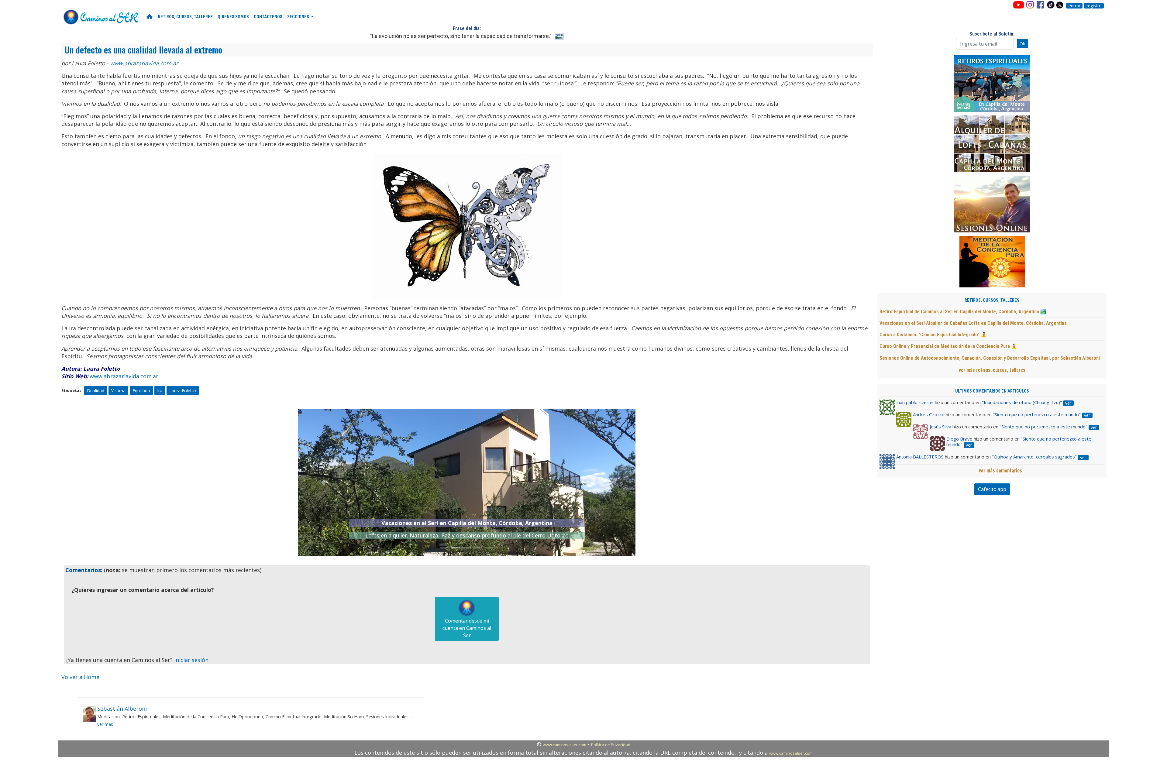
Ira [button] (159, 390)
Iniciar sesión (191, 660)
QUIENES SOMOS (233, 16)
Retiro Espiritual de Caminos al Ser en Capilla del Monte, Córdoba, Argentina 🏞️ (963, 311)
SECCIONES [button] (298, 16)
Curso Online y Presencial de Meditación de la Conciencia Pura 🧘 (948, 346)
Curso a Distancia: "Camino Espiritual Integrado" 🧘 (933, 335)
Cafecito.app (992, 489)
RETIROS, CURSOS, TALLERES (185, 16)
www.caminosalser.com (564, 744)
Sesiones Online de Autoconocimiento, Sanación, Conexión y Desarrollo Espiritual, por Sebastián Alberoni (990, 358)
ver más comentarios (1000, 470)
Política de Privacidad (610, 744)
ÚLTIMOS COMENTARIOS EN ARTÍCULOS (992, 391)
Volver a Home (80, 677)
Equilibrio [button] (141, 390)
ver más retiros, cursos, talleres (992, 369)
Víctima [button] (118, 390)
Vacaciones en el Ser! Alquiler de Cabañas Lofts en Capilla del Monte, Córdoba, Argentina (973, 323)
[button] (323, 482)
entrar (1074, 6)
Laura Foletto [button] (182, 390)
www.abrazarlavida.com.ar (144, 63)
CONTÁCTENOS (268, 16)
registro (1094, 6)
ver (1068, 403)
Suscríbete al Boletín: (991, 34)
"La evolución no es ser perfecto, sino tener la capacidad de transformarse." (461, 36)
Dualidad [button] (95, 390)
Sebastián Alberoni (122, 708)
